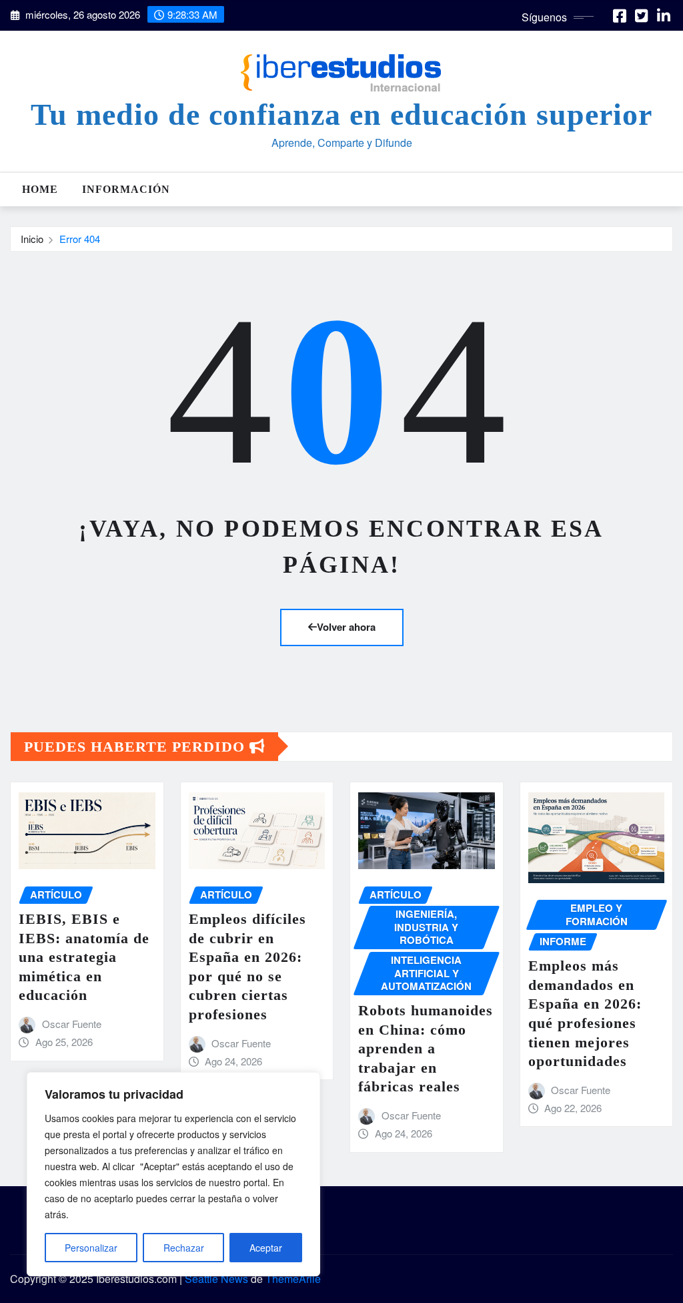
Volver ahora (346, 626)
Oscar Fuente (71, 1024)
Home (40, 189)
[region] (173, 1174)
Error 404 (79, 239)
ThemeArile (293, 1278)
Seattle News (216, 1278)
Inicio (32, 239)
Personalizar (91, 1247)
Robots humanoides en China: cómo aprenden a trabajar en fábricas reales (425, 1048)
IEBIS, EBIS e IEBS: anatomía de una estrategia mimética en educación (84, 956)
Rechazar (183, 1247)
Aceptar (265, 1247)
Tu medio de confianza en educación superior (341, 114)
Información (126, 189)
